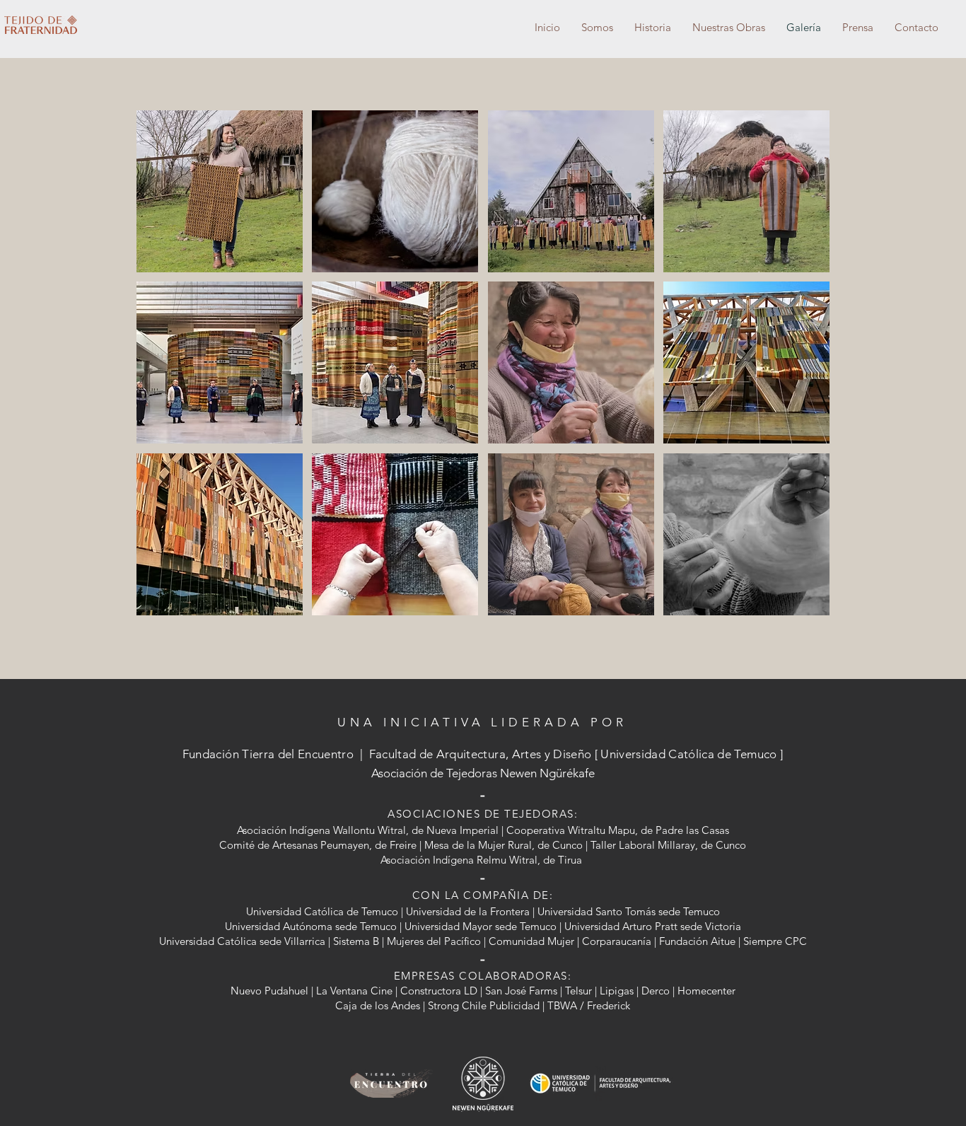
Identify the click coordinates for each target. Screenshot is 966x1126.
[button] (219, 191)
